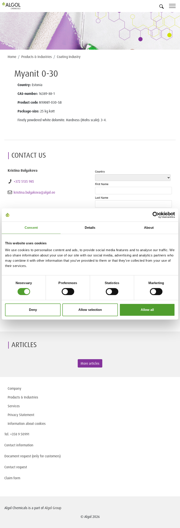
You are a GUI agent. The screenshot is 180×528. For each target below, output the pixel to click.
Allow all (147, 310)
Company (14, 388)
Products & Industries (36, 56)
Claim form (12, 478)
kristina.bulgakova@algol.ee (34, 192)
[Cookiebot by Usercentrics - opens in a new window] (156, 215)
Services (14, 406)
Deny (33, 310)
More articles (90, 363)
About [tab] (149, 227)
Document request (17, 456)
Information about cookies (27, 423)
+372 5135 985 (24, 181)
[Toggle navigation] (174, 7)
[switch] (68, 291)
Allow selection (90, 310)
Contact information (18, 445)
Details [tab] (90, 227)
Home (12, 56)
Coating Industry (69, 56)
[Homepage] (16, 5)
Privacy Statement (21, 415)
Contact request (15, 467)
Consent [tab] (31, 227)
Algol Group (53, 508)
